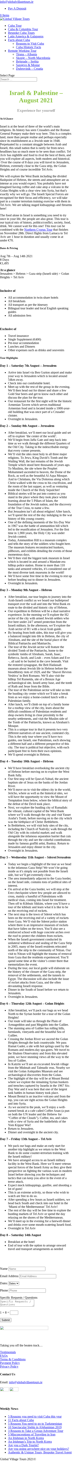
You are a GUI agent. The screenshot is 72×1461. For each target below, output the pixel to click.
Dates (3, 1283)
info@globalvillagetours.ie (25, 1382)
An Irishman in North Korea (26, 1438)
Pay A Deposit (17, 8)
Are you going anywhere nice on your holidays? (38, 1448)
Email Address (9, 1276)
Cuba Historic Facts (28, 47)
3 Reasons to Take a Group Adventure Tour (35, 1431)
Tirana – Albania (26, 54)
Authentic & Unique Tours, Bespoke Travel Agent (40, 1452)
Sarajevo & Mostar (28, 65)
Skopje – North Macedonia (33, 58)
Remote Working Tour (22, 50)
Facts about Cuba (19, 40)
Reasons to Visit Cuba (30, 43)
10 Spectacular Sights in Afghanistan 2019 (35, 1427)
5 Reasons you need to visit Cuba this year (35, 1416)
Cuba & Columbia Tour (23, 29)
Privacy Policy (9, 1366)
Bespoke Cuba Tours (21, 32)
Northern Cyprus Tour (38, 229)
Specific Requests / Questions (18, 1297)
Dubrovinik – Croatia (29, 68)
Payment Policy (10, 1363)
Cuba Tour (15, 25)
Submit (6, 1320)
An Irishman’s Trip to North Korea (30, 1441)
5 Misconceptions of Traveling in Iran (31, 1434)
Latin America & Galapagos (25, 36)
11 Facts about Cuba (21, 1420)
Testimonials (8, 1352)
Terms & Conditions (13, 1359)
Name (4, 1268)
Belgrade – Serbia (27, 61)
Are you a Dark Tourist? (23, 1445)
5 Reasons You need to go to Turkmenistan (35, 1423)
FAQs (4, 1355)
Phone (4, 1290)
